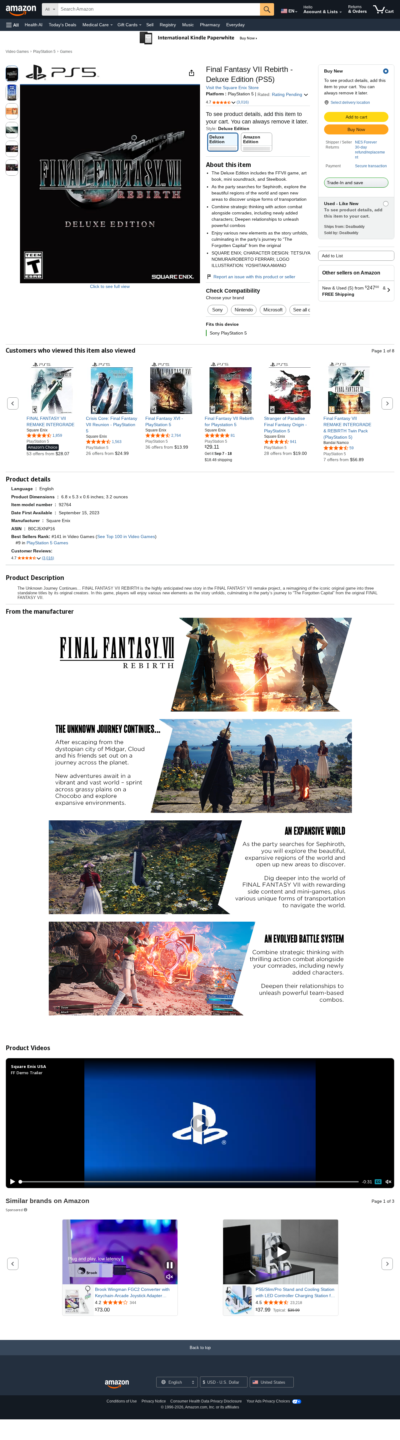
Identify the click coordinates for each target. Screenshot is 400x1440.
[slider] (189, 1181)
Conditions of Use (122, 1401)
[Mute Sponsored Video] (169, 1277)
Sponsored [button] (14, 1210)
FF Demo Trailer (26, 1072)
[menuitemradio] (378, 1181)
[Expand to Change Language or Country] (296, 12)
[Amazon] (21, 9)
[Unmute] (388, 1182)
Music (188, 24)
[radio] (12, 74)
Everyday (235, 24)
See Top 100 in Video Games (126, 536)
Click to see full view (110, 286)
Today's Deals (62, 24)
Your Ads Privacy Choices (268, 1401)
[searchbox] (159, 9)
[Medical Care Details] (111, 25)
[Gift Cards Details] (140, 25)
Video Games (17, 51)
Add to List (332, 255)
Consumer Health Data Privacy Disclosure (206, 1401)
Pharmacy (210, 24)
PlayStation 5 (44, 51)
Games (66, 51)
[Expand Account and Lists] (340, 12)
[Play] (11, 1182)
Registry (168, 24)
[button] (12, 25)
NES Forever (366, 142)
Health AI (33, 24)
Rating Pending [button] (287, 94)
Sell (149, 24)
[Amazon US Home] (117, 1384)
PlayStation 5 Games (47, 542)
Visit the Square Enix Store (232, 87)
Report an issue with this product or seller (254, 276)
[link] (52, 421)
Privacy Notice (154, 1401)
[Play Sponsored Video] (280, 1252)
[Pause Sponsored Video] (169, 1265)
